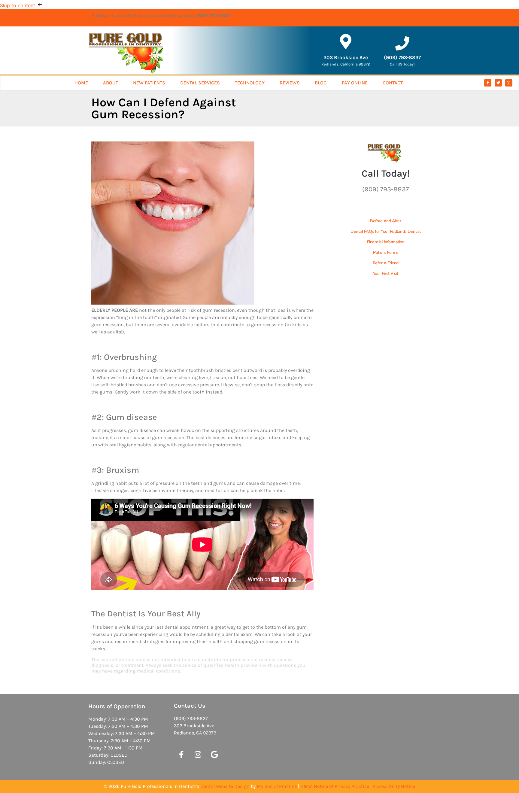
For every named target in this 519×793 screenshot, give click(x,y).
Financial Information (386, 242)
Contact (393, 83)
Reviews (290, 83)
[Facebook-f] (487, 83)
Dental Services (200, 83)
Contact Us (189, 705)
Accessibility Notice (394, 786)
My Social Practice (277, 786)
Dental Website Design (225, 786)
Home (81, 83)
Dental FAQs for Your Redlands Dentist (386, 231)
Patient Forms (385, 252)
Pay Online (355, 83)
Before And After (385, 221)
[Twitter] (498, 83)
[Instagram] (508, 83)
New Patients (149, 83)
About (110, 83)
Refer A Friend (386, 263)
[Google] (214, 754)
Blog (321, 83)
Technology (250, 83)
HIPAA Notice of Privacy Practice (334, 786)
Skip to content (18, 5)
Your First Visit (385, 273)
